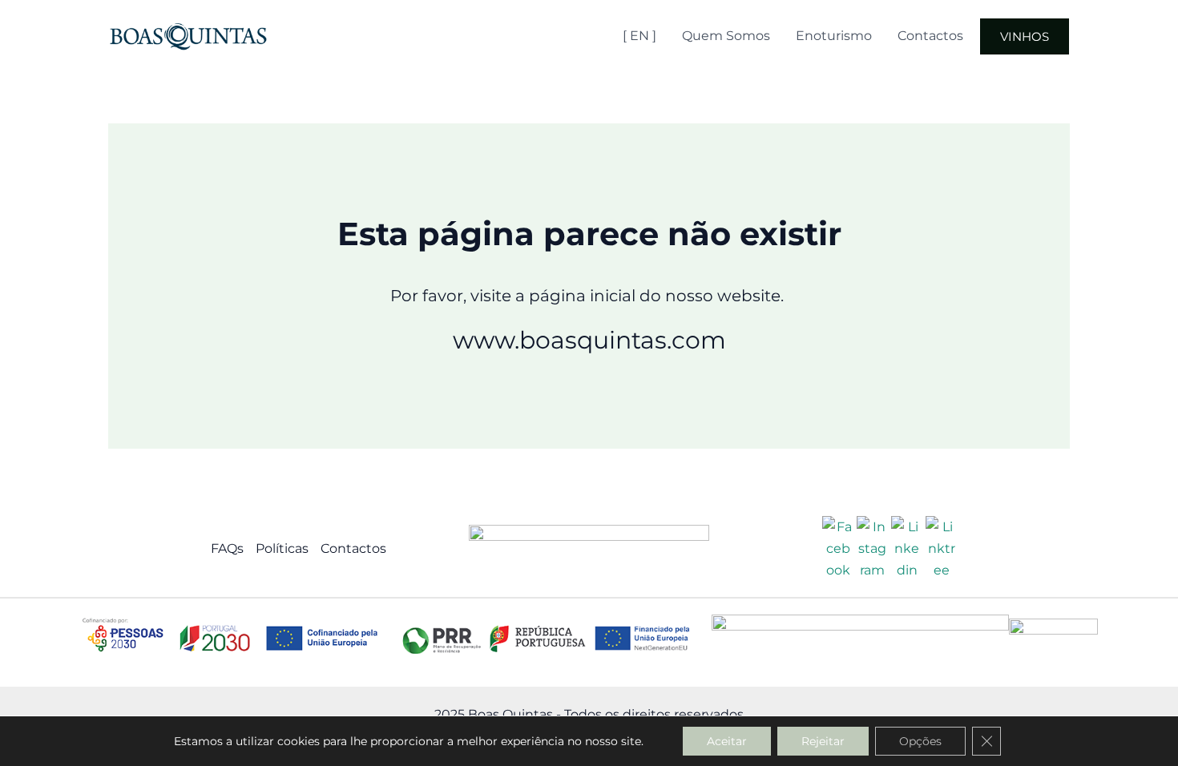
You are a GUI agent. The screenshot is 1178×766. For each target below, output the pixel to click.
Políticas (282, 548)
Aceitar (727, 741)
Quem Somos (726, 35)
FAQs (227, 548)
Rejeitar (823, 741)
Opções (920, 741)
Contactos (930, 35)
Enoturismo (834, 35)
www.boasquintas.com (589, 340)
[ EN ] (639, 35)
